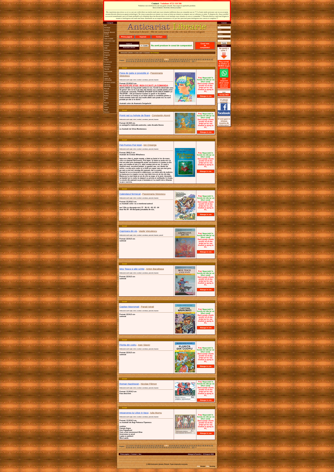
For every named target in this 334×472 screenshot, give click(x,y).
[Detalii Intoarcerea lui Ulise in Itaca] (185, 434)
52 (147, 61)
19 (158, 59)
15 (149, 59)
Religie (106, 98)
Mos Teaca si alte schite (132, 269)
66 (178, 61)
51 (144, 61)
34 (194, 59)
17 (154, 59)
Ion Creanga (155, 52)
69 (184, 61)
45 (131, 61)
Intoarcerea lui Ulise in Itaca (134, 413)
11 (141, 59)
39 (205, 59)
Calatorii (106, 36)
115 (193, 61)
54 (151, 61)
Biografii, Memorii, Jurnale (109, 33)
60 (164, 61)
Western (106, 112)
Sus (140, 454)
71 (189, 61)
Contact (159, 37)
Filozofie (106, 69)
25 (174, 59)
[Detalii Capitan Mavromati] (185, 333)
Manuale (106, 88)
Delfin (106, 48)
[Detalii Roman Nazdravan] (185, 400)
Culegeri (106, 45)
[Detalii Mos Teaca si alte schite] (185, 295)
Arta (105, 25)
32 (190, 59)
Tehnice (106, 107)
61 (167, 61)
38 (203, 59)
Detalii (124, 68)
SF (105, 100)
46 (133, 61)
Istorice (106, 76)
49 (140, 61)
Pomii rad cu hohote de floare (135, 115)
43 (127, 61)
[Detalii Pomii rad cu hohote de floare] (185, 133)
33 (192, 59)
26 (176, 59)
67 (180, 61)
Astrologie (107, 27)
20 (161, 59)
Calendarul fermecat (130, 194)
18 (156, 59)
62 (169, 61)
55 (153, 61)
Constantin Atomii (161, 115)
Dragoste (107, 55)
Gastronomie (108, 71)
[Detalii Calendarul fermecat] (185, 219)
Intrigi (105, 74)
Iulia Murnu (156, 413)
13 (145, 59)
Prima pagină (126, 37)
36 (199, 59)
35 (196, 59)
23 (170, 59)
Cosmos (106, 43)
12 (143, 59)
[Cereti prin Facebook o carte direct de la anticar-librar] (224, 115)
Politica (106, 91)
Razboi (106, 95)
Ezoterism (107, 64)
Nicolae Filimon (149, 384)
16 (152, 59)
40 (207, 59)
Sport (105, 105)
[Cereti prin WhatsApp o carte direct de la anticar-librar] (224, 77)
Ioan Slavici (144, 345)
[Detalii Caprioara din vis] (185, 257)
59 (162, 61)
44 (129, 61)
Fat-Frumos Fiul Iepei (131, 145)
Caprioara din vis (128, 231)
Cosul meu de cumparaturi (205, 45)
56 (156, 61)
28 (181, 59)
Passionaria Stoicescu (153, 194)
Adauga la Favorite (194, 454)
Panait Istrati (147, 306)
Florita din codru (128, 345)
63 (171, 61)
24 (172, 59)
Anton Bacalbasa (155, 269)
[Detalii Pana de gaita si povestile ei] (185, 101)
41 (210, 59)
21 (163, 59)
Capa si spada (108, 38)
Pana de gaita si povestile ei (134, 73)
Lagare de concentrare (108, 79)
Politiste (106, 93)
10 (138, 59)
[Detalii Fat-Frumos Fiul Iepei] (184, 176)
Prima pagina (124, 454)
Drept (106, 57)
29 (183, 59)
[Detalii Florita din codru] (184, 372)
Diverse (106, 52)
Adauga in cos (205, 96)
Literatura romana (109, 82)
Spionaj (106, 102)
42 (212, 59)
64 (173, 61)
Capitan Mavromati (129, 306)
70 (187, 61)
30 (185, 59)
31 (188, 59)
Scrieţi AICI (224, 95)
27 (179, 59)
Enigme (106, 59)
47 (136, 61)
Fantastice (107, 67)
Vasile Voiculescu (148, 231)
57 (158, 61)
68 (182, 61)
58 (160, 61)
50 (142, 61)
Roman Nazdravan (129, 384)
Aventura (107, 30)
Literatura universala (107, 85)
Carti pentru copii (109, 41)
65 (176, 61)
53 (149, 61)
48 (138, 61)
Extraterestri (108, 62)
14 (147, 59)
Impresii (143, 37)
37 (201, 59)
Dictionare (107, 50)
